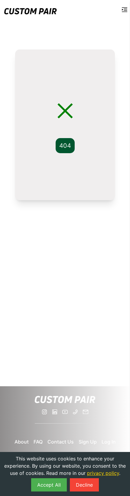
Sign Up (88, 442)
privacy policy (103, 473)
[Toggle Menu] (125, 9)
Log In (109, 442)
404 (65, 145)
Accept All (49, 485)
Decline (84, 485)
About (22, 442)
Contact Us (60, 442)
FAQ (38, 442)
